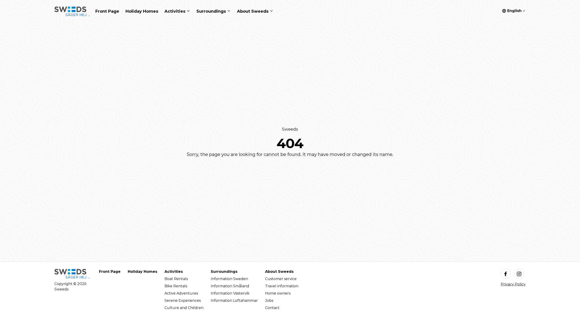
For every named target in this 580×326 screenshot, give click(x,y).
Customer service (281, 279)
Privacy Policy (513, 284)
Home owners (277, 293)
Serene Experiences (182, 300)
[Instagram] (519, 274)
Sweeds (290, 129)
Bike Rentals (175, 286)
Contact (272, 308)
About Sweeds (279, 271)
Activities (173, 271)
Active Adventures (181, 293)
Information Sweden (229, 279)
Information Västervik (230, 293)
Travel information (281, 286)
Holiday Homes (142, 271)
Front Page (110, 271)
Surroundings (224, 271)
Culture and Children (183, 308)
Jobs (269, 300)
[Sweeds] (72, 11)
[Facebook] (506, 274)
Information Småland (230, 286)
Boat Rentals (176, 279)
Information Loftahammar (234, 300)
